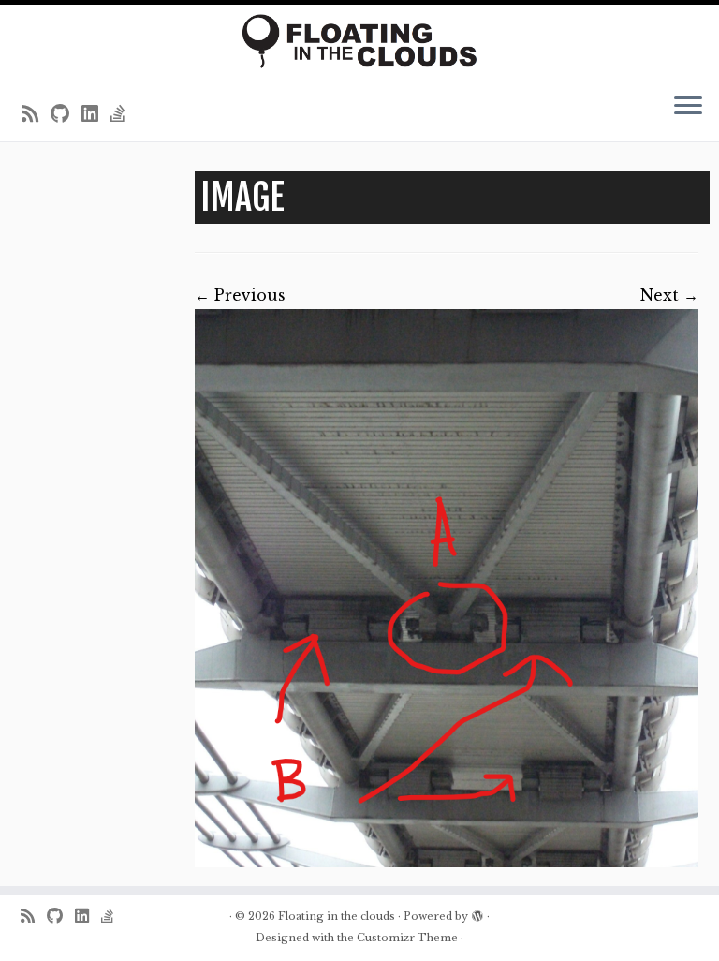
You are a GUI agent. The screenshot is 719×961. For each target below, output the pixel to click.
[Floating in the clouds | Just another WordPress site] (359, 41)
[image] (446, 588)
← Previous (240, 295)
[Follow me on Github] (66, 114)
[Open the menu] (688, 107)
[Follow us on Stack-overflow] (124, 114)
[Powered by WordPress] (477, 912)
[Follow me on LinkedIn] (95, 114)
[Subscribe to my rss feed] (36, 114)
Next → (669, 295)
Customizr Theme (407, 937)
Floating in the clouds (336, 916)
